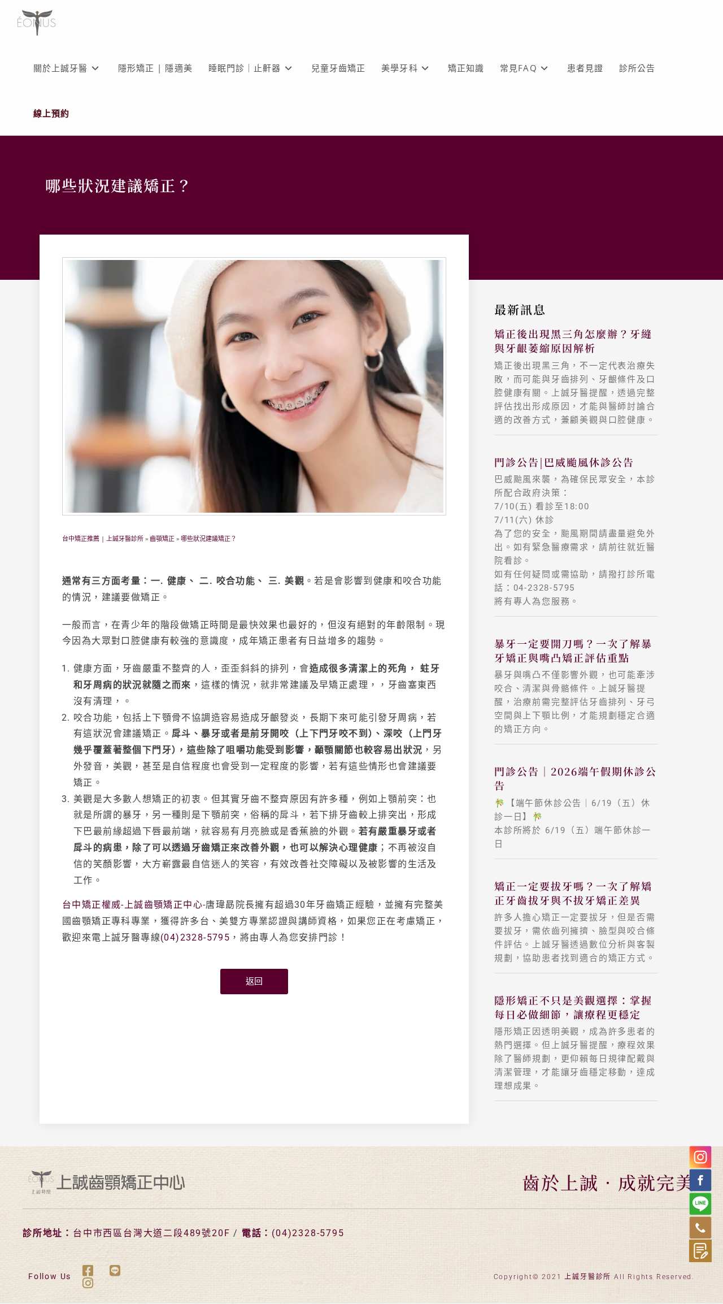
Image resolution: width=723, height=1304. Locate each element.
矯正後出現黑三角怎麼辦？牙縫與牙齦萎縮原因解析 (573, 340)
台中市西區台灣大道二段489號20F (151, 1233)
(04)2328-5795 (195, 937)
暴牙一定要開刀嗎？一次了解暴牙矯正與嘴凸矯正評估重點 (573, 650)
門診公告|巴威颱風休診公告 (564, 461)
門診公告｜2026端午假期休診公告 (575, 778)
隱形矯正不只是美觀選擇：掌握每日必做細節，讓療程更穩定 (573, 1007)
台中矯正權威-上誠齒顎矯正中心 (132, 904)
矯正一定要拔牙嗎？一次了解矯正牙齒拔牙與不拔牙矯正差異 (573, 892)
